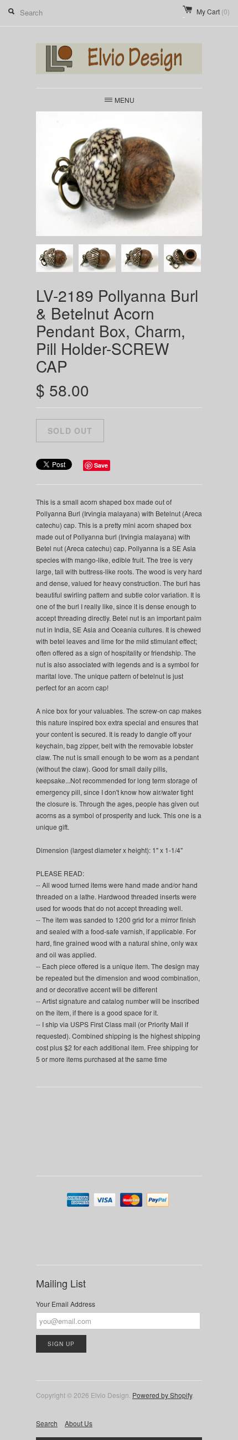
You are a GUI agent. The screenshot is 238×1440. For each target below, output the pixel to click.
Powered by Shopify (162, 1395)
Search (47, 1423)
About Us (78, 1423)
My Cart (213, 11)
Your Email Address (65, 1303)
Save (101, 465)
